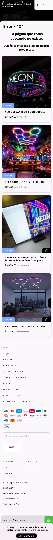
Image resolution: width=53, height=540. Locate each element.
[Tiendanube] (14, 521)
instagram (9, 461)
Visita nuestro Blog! (11, 504)
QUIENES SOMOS (11, 389)
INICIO (6, 347)
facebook (32, 461)
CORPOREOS (9, 365)
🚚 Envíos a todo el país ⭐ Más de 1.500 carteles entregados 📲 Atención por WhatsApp (17, 4)
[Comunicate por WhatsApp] (49, 520)
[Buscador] (38, 5)
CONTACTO (8, 383)
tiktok (30, 467)
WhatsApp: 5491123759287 (15, 482)
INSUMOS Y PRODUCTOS (15, 371)
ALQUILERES (9, 353)
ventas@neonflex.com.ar (14, 493)
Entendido (26, 536)
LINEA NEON (9, 359)
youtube (8, 467)
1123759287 (9, 488)
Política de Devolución (16, 401)
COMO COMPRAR (11, 395)
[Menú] (49, 5)
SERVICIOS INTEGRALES (15, 377)
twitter (7, 473)
